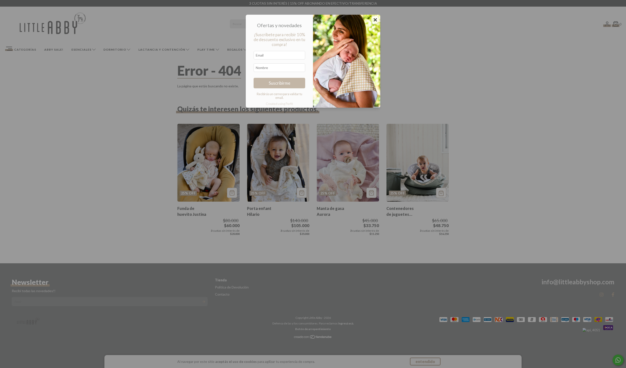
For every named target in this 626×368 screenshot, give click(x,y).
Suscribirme (279, 83)
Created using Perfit (279, 104)
